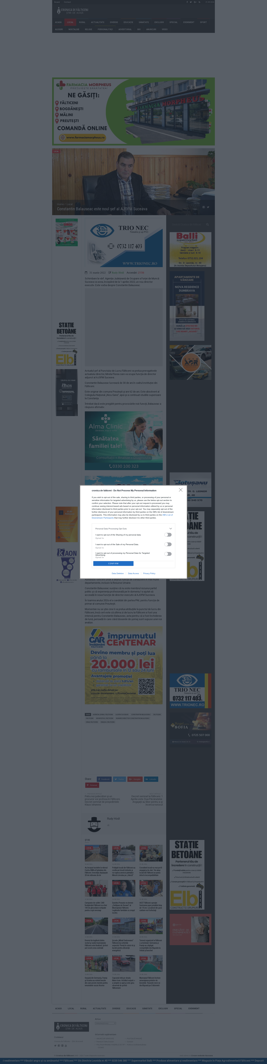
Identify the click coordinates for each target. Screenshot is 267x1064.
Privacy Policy (149, 573)
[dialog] (133, 532)
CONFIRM (113, 564)
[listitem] (133, 528)
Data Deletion (118, 573)
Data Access (133, 573)
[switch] (168, 535)
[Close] (181, 490)
